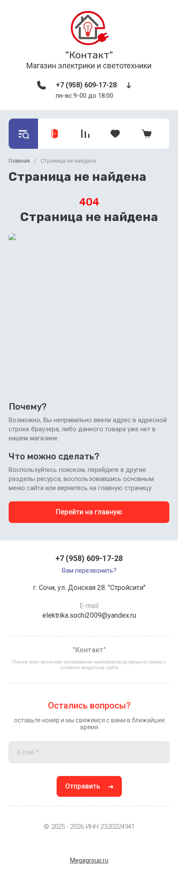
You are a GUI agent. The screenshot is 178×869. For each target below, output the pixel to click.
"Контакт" (89, 55)
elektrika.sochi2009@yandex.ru (89, 615)
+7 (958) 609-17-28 (86, 85)
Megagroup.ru (89, 860)
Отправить (82, 786)
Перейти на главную (89, 512)
